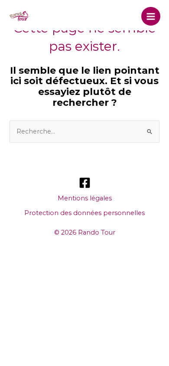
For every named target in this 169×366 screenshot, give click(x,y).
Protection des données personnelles (84, 213)
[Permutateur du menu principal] (150, 16)
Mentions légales (85, 198)
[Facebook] (85, 183)
